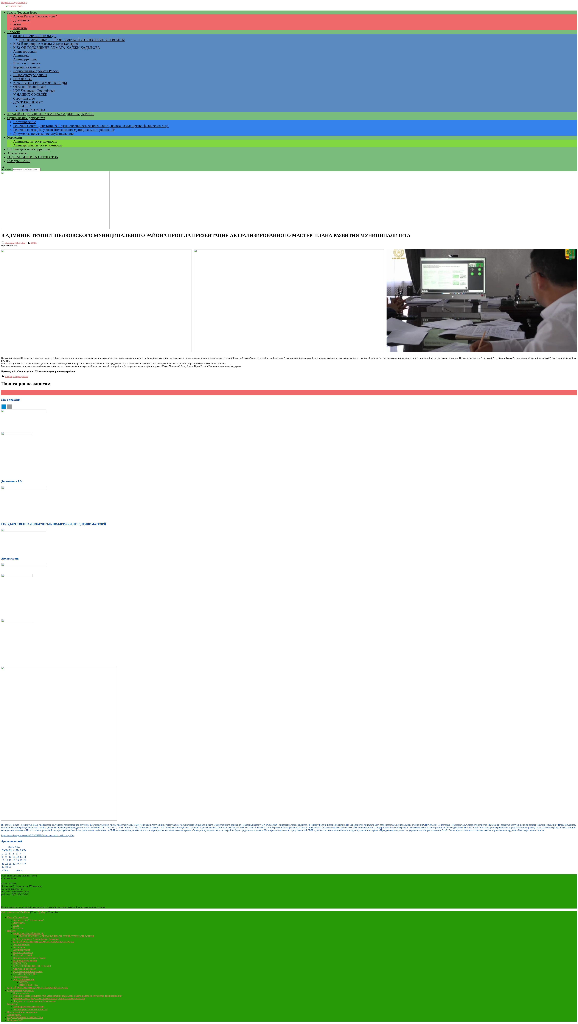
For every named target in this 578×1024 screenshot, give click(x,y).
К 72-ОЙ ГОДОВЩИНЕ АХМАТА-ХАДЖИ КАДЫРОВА (56, 47)
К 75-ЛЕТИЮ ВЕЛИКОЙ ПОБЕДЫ (40, 83)
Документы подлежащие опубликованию (43, 133)
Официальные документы (26, 118)
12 (17, 857)
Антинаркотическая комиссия (35, 141)
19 (17, 860)
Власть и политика (26, 63)
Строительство (24, 98)
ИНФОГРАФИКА (32, 110)
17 (10, 860)
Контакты (20, 28)
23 (6, 863)
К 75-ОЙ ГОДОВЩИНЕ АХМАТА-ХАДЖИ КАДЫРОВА (50, 114)
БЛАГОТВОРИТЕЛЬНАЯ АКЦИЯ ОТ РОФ (26, 391)
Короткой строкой (26, 67)
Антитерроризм (25, 51)
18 (14, 860)
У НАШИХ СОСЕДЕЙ (30, 94)
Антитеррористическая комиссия (37, 145)
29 (3, 867)
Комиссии (14, 137)
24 (10, 863)
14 (24, 857)
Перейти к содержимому (14, 2)
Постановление (24, 122)
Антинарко (21, 55)
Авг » (19, 870)
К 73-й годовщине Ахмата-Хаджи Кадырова (46, 44)
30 (6, 867)
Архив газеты (17, 153)
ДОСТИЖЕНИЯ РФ (28, 102)
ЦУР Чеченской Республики (34, 90)
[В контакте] (9, 406)
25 (14, 863)
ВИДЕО (25, 106)
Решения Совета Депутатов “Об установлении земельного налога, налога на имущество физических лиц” (91, 126)
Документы (21, 20)
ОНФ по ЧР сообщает (29, 87)
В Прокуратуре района (30, 75)
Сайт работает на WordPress (15, 912)
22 (3, 863)
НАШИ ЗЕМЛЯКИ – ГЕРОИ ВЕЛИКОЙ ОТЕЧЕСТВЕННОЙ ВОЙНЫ (72, 40)
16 (6, 860)
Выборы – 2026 (18, 161)
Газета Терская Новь (22, 12)
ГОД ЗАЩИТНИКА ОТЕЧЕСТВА (32, 157)
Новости (13, 32)
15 (3, 860)
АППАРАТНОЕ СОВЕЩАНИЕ (19, 394)
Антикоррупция (25, 59)
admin (34, 242)
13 (21, 857)
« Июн (5, 870)
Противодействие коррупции (28, 149)
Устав (17, 24)
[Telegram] (4, 406)
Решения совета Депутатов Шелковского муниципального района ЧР (64, 130)
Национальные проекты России (36, 71)
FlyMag (41, 912)
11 (14, 857)
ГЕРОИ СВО (22, 79)
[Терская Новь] (14, 6)
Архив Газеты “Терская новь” (35, 16)
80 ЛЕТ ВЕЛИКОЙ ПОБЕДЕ (34, 36)
